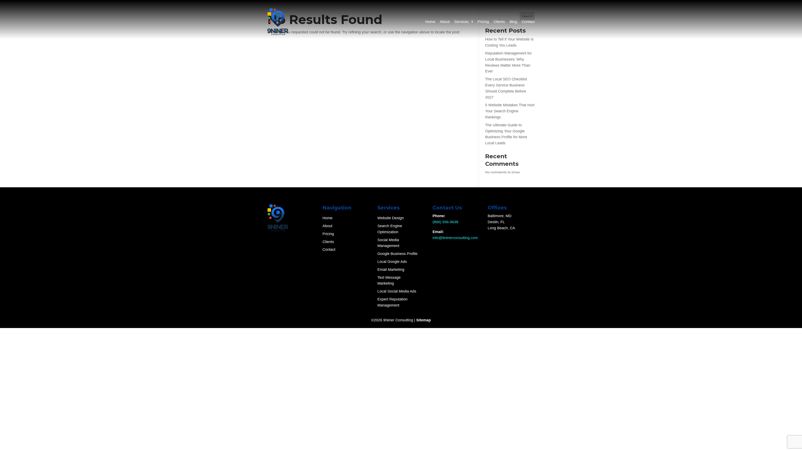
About (445, 22)
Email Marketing (390, 269)
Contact (528, 22)
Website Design (390, 218)
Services (461, 22)
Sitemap (423, 320)
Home (430, 22)
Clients (499, 22)
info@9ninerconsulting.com (455, 238)
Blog (513, 22)
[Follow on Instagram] (279, 238)
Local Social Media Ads (396, 291)
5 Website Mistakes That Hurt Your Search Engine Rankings (509, 111)
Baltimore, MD (499, 216)
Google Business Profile (397, 254)
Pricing (483, 22)
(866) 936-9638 (445, 222)
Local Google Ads (392, 262)
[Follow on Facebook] (287, 238)
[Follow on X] (270, 238)
